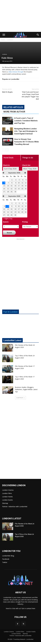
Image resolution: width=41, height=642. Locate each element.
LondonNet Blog (8, 556)
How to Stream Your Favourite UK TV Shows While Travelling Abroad (26, 141)
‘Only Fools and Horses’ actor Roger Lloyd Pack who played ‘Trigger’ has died (30, 95)
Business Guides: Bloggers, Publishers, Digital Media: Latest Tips (26, 389)
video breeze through (15, 72)
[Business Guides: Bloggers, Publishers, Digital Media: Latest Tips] (7, 390)
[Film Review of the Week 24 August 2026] (7, 348)
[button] (3, 35)
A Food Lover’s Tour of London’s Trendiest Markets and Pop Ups (26, 120)
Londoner (10, 40)
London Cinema (7, 490)
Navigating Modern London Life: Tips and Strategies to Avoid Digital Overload (25, 131)
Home (3, 40)
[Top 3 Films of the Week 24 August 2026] (7, 358)
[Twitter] (23, 624)
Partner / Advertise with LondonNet (14, 506)
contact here (30, 608)
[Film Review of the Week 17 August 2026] (7, 369)
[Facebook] (17, 624)
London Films (7, 493)
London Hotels (7, 497)
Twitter (4, 562)
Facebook (5, 559)
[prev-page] (3, 150)
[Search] (38, 35)
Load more (19, 398)
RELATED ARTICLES (13, 107)
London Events (7, 500)
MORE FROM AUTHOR (14, 111)
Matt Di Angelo (7, 92)
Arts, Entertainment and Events (7, 122)
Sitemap (5, 503)
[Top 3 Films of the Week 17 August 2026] (7, 379)
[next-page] (7, 150)
